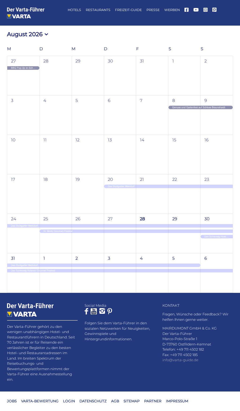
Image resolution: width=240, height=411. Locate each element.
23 (206, 179)
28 (142, 218)
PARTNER (152, 401)
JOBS (12, 401)
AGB (115, 401)
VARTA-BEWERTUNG (40, 401)
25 (45, 218)
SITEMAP (132, 401)
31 (13, 258)
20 (110, 179)
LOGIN (69, 401)
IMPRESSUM (177, 401)
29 (174, 218)
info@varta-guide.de (180, 360)
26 (77, 218)
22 (174, 179)
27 (13, 61)
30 (207, 218)
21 (142, 179)
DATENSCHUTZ (93, 401)
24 (13, 218)
